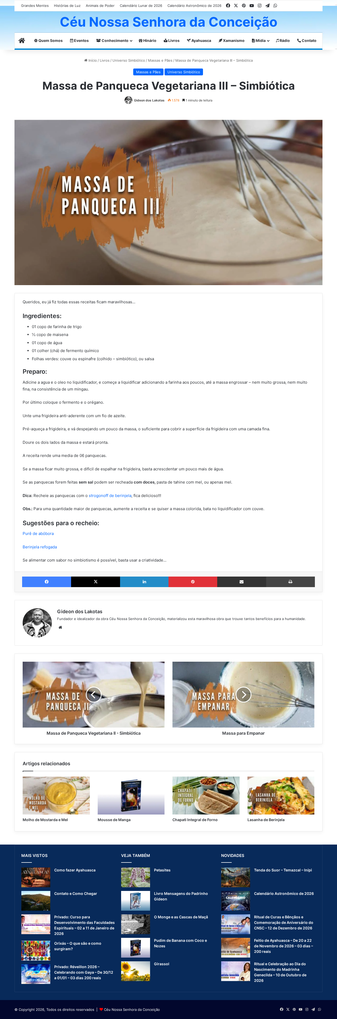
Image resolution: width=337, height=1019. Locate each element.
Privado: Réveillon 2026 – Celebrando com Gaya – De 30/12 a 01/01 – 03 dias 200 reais (83, 972)
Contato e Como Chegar (75, 893)
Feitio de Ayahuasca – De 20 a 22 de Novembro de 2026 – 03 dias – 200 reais (283, 946)
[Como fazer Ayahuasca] (35, 877)
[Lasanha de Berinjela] (281, 796)
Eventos (81, 40)
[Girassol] (135, 971)
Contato (308, 40)
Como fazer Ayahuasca (75, 870)
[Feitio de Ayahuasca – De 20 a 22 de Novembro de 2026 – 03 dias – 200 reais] (235, 948)
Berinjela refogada (40, 546)
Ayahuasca (201, 40)
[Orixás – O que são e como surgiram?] (35, 951)
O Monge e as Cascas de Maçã (181, 917)
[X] (95, 582)
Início (92, 60)
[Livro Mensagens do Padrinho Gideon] (135, 901)
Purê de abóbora (38, 533)
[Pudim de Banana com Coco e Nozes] (135, 948)
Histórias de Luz (67, 5)
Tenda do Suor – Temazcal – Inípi (283, 870)
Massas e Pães (160, 60)
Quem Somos (50, 40)
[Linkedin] (144, 582)
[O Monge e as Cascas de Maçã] (135, 924)
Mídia (260, 40)
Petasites (162, 870)
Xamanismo (233, 40)
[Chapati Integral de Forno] (206, 796)
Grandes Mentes (35, 5)
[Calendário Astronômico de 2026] (235, 901)
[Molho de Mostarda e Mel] (56, 796)
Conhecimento (114, 40)
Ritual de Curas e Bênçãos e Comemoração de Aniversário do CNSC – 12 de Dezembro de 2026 (283, 922)
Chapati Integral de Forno (195, 819)
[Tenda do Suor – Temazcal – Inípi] (235, 877)
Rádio (284, 40)
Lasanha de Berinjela (266, 819)
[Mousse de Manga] (131, 796)
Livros (173, 40)
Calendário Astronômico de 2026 (194, 5)
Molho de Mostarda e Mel (45, 819)
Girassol (161, 964)
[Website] (60, 627)
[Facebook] (46, 582)
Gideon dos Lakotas (149, 100)
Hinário (149, 40)
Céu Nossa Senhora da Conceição (132, 1009)
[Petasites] (135, 877)
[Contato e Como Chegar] (35, 901)
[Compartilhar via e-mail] (241, 582)
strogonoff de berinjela (110, 495)
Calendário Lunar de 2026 (141, 5)
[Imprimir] (290, 582)
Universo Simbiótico (128, 60)
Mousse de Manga (114, 819)
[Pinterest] (192, 582)
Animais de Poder (100, 5)
